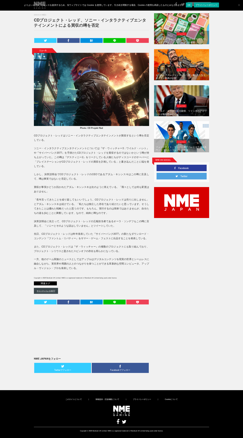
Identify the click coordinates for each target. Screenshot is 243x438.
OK (189, 5)
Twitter (182, 176)
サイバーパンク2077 (46, 290)
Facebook (182, 168)
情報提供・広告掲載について (107, 399)
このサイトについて (73, 399)
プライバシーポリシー (142, 399)
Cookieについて (171, 399)
